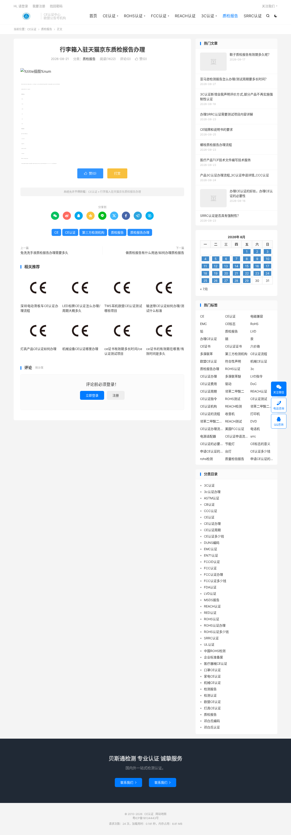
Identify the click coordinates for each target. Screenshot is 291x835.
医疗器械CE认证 (215, 663)
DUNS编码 (211, 543)
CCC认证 (210, 511)
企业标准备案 (213, 657)
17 (267, 266)
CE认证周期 (208, 391)
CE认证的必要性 (211, 444)
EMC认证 (210, 549)
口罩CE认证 (212, 670)
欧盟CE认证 (208, 361)
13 (226, 266)
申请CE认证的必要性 (211, 451)
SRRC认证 (253, 16)
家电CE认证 (212, 676)
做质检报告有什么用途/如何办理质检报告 (155, 253)
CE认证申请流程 (236, 436)
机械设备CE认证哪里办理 (80, 349)
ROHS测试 (232, 399)
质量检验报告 (234, 459)
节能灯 (230, 444)
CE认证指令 (208, 399)
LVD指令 (256, 376)
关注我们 (268, 6)
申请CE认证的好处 (261, 459)
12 (215, 266)
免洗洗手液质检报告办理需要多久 (44, 253)
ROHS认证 (133, 16)
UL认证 (209, 644)
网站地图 (161, 814)
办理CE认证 (208, 339)
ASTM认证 (211, 498)
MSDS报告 (211, 600)
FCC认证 (158, 16)
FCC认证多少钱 (215, 581)
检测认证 (210, 695)
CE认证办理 (208, 376)
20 (226, 273)
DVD (253, 421)
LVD (253, 331)
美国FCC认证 (234, 429)
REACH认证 (185, 16)
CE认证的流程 (210, 414)
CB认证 (209, 504)
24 (267, 273)
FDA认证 (210, 587)
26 (216, 280)
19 (216, 273)
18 (205, 273)
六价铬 (255, 346)
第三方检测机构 (93, 232)
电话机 (255, 429)
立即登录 (92, 395)
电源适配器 (208, 436)
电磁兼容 (256, 316)
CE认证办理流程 (211, 429)
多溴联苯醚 (233, 376)
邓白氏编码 (212, 721)
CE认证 (26, 16)
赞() (141, 59)
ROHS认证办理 (215, 625)
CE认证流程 (258, 354)
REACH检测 (233, 406)
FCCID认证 (212, 562)
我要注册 (39, 6)
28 (236, 280)
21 (236, 273)
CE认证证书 (233, 346)
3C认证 (207, 16)
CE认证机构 (208, 406)
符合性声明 (233, 361)
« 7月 (204, 289)
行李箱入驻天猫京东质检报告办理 (102, 49)
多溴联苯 (206, 354)
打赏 (117, 173)
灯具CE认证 (212, 708)
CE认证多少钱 (260, 451)
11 (205, 266)
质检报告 (230, 16)
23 (257, 273)
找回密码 (56, 6)
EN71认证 (211, 555)
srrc (253, 436)
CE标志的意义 (260, 444)
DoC (253, 384)
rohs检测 (206, 459)
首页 (93, 16)
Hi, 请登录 (21, 6)
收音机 (230, 414)
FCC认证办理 (213, 574)
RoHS (254, 324)
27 (226, 280)
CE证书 (205, 346)
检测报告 (210, 689)
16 (257, 266)
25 (205, 280)
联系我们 (128, 782)
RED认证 (210, 613)
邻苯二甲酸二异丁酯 (261, 406)
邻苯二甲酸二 (234, 391)
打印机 (255, 414)
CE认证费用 (208, 384)
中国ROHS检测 (215, 651)
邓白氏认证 (212, 727)
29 (247, 280)
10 (267, 259)
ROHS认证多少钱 (216, 632)
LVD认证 (210, 593)
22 (247, 273)
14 (236, 266)
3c (252, 369)
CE (56, 232)
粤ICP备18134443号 (146, 818)
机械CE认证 (258, 361)
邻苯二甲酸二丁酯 (211, 421)
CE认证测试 (258, 399)
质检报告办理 (139, 232)
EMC (203, 324)
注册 (116, 395)
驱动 (228, 384)
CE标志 (230, 324)
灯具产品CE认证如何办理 (38, 349)
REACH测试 (233, 421)
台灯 (228, 451)
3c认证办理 (212, 492)
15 (247, 266)
